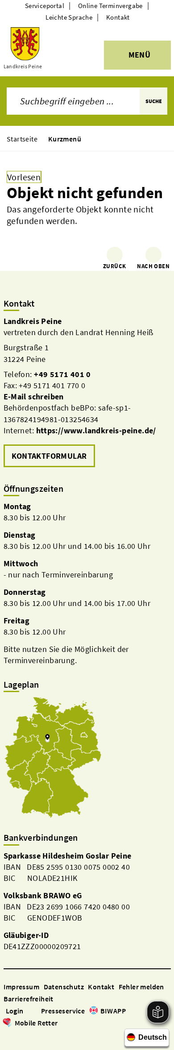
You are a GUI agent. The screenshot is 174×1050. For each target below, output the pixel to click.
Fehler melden (141, 986)
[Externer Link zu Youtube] (29, 1035)
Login (15, 1010)
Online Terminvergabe (110, 5)
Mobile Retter (36, 1022)
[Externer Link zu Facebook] (8, 1035)
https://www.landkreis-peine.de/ (96, 430)
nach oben (153, 266)
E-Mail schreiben (34, 396)
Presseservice (63, 1010)
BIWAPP (113, 1010)
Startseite (22, 138)
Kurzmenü (64, 138)
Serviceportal (44, 5)
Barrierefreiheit (29, 998)
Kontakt (118, 17)
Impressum (22, 986)
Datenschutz (64, 986)
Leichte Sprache (69, 17)
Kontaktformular (49, 456)
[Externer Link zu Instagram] (18, 1035)
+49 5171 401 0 (62, 374)
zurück (114, 266)
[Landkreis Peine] (87, 392)
